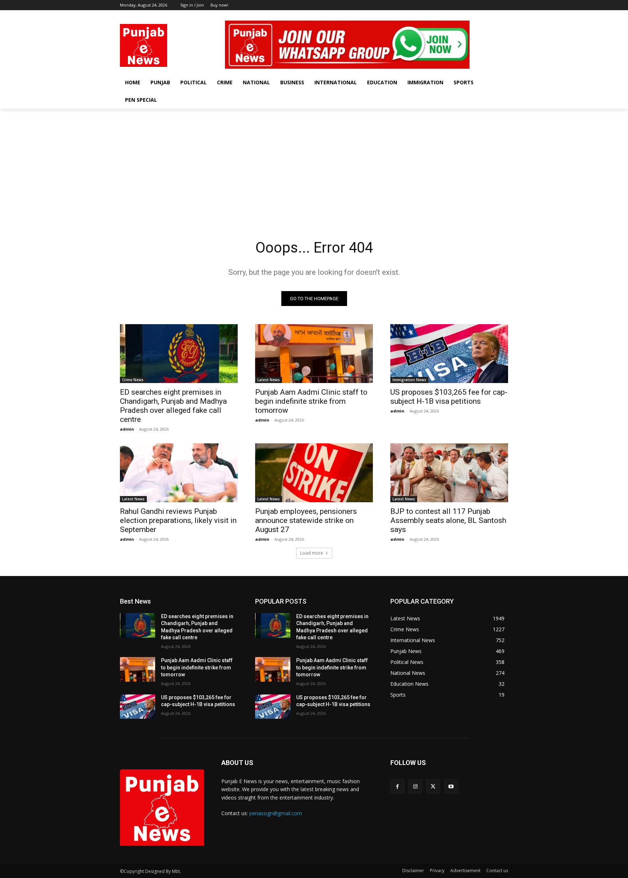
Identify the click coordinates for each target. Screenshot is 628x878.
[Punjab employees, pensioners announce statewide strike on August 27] (314, 472)
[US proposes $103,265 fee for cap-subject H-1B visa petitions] (449, 353)
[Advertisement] (314, 163)
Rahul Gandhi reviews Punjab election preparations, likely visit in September (178, 520)
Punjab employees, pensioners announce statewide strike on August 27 (306, 520)
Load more (311, 553)
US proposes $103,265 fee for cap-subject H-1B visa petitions (448, 397)
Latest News (268, 379)
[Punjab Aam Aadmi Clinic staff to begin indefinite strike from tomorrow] (314, 353)
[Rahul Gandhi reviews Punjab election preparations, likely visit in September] (179, 472)
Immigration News (409, 379)
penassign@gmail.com (275, 813)
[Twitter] (494, 15)
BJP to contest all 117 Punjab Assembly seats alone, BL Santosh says (448, 520)
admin (127, 429)
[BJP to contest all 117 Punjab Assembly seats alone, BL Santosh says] (449, 472)
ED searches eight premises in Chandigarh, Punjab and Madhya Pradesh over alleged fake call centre (173, 406)
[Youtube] (504, 15)
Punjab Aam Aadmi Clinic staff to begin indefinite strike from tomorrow (311, 401)
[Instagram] (484, 15)
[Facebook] (474, 15)
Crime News (133, 379)
